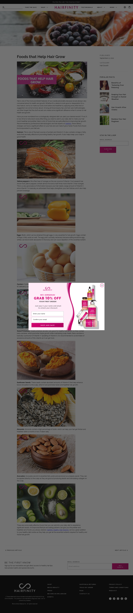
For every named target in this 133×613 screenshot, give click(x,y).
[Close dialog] (102, 285)
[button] (47, 325)
